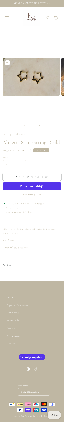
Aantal (6, 157)
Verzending (12, 312)
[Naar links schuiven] (24, 125)
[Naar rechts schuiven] (39, 125)
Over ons (11, 343)
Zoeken (10, 297)
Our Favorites (27, 416)
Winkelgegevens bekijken (19, 212)
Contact (11, 328)
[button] (7, 18)
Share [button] (9, 264)
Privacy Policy (14, 320)
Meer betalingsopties (32, 194)
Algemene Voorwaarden (19, 305)
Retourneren (13, 335)
